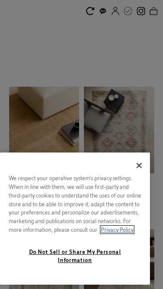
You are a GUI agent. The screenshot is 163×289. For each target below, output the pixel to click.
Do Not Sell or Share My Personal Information (75, 255)
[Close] (139, 165)
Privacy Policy (117, 229)
